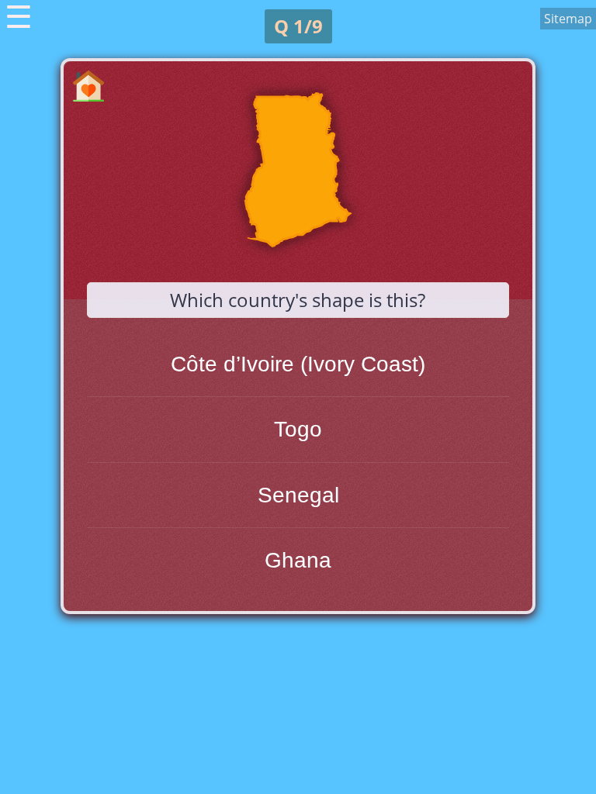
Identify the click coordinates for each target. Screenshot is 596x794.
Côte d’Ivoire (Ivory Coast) (298, 364)
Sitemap (568, 18)
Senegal (298, 495)
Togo (298, 429)
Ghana (298, 560)
